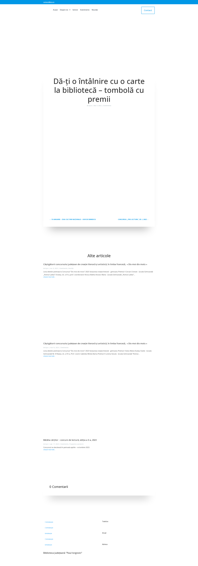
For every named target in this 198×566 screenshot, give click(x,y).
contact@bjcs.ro (48, 2)
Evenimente (84, 10)
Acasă (55, 10)
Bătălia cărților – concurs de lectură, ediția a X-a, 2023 (70, 440)
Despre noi (64, 10)
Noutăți (95, 10)
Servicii (75, 10)
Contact (148, 10)
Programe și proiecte (76, 444)
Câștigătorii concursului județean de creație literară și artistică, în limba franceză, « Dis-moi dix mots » (95, 264)
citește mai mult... (49, 277)
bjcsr (90, 106)
